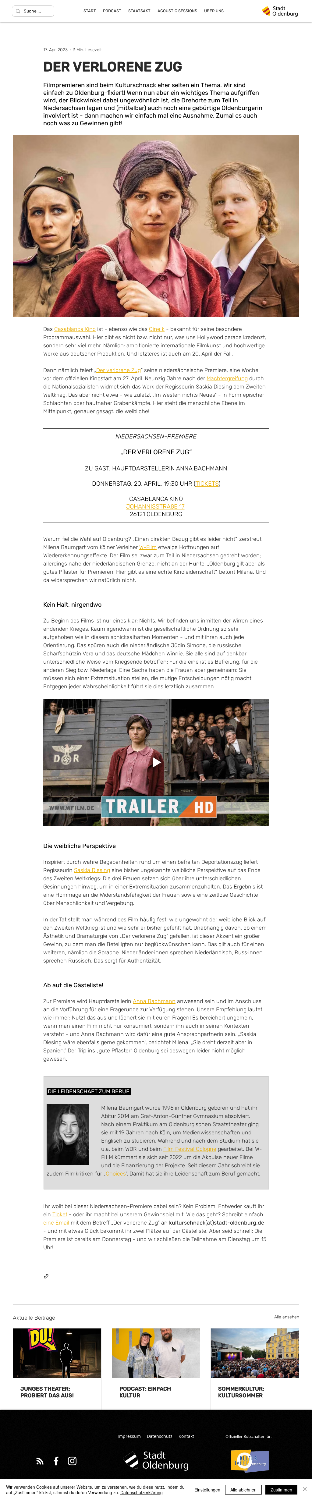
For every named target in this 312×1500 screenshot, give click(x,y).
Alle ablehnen (243, 1490)
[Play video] (156, 762)
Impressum (129, 1436)
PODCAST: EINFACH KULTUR (145, 1392)
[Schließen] (304, 1489)
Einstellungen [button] (207, 1490)
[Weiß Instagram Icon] (72, 1461)
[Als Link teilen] (46, 1276)
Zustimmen (281, 1490)
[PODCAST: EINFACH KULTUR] (156, 1353)
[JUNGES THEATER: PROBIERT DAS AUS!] (57, 1353)
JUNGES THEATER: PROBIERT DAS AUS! (47, 1392)
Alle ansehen (286, 1317)
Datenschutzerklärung (141, 1492)
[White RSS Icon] (40, 1461)
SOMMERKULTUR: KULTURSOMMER (241, 1392)
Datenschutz (159, 1436)
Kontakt (186, 1436)
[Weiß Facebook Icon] (56, 1461)
